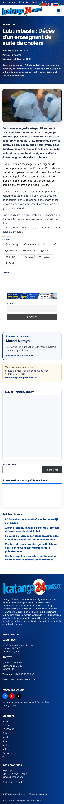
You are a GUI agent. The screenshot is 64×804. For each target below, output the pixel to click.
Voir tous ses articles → (19, 355)
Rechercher (9, 464)
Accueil (5, 721)
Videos (5, 757)
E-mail (10, 303)
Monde (5, 737)
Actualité (9, 24)
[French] (52, 4)
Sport (5, 741)
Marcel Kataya (13, 55)
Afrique (5, 749)
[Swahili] (60, 4)
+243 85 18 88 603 (24, 674)
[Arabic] (40, 4)
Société (6, 745)
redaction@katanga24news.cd (21, 377)
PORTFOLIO (8, 729)
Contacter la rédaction (13, 782)
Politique (6, 725)
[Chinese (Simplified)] (44, 4)
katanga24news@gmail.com (23, 679)
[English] (48, 4)
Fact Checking (9, 753)
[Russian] (56, 4)
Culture (5, 733)
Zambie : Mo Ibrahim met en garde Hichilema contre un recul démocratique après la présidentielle (31, 548)
